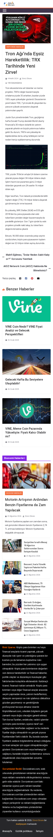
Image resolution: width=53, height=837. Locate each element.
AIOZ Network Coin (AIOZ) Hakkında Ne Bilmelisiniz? (25, 268)
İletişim (39, 831)
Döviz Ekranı (27, 78)
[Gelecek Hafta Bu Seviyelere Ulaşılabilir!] (26, 351)
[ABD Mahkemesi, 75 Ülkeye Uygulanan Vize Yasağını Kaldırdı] (11, 588)
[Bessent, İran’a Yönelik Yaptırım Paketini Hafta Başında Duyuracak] (11, 569)
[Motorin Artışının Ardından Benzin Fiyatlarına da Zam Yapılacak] (26, 476)
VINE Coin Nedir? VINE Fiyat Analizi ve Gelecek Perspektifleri (24, 330)
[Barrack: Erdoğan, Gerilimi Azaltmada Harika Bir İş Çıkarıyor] (11, 607)
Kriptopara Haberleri (15, 47)
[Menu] (4, 10)
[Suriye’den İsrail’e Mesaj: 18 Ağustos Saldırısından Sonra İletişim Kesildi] (11, 549)
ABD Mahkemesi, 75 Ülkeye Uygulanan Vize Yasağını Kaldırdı (34, 586)
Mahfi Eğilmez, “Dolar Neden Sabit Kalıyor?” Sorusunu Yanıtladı (27, 257)
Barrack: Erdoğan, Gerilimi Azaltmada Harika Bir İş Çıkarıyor (34, 605)
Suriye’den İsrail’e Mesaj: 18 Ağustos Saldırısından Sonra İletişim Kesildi (35, 547)
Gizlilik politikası (23, 831)
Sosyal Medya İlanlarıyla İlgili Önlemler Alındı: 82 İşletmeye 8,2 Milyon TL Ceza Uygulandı (35, 626)
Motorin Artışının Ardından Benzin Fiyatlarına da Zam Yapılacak (26, 505)
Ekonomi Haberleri (14, 493)
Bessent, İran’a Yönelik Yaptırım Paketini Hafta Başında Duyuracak (35, 567)
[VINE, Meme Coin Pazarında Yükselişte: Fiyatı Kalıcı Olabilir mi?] (26, 400)
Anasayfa (7, 831)
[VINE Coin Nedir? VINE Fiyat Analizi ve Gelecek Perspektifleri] (26, 298)
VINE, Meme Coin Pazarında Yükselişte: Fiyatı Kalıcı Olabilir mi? (25, 432)
